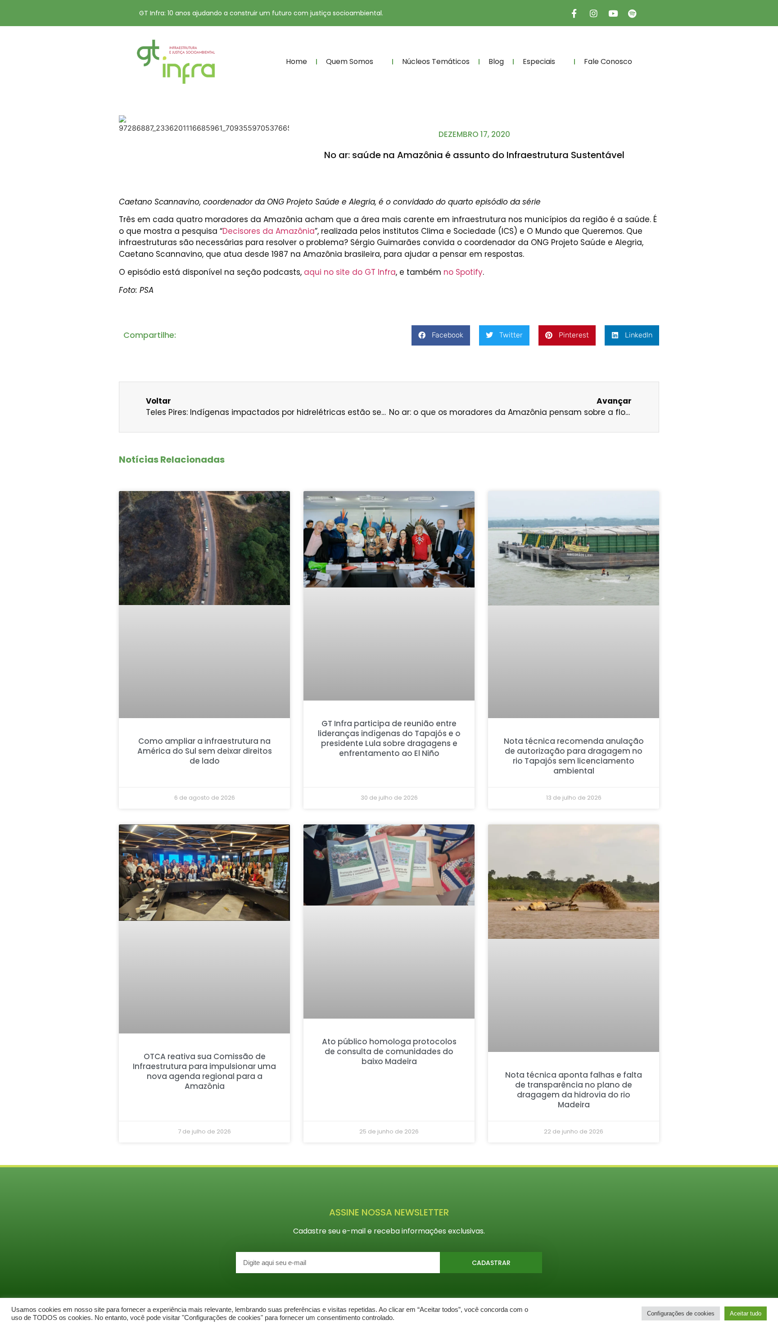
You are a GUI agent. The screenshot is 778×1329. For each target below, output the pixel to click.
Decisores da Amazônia (268, 231)
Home (296, 61)
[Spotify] (632, 13)
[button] (441, 335)
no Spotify (463, 272)
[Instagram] (593, 13)
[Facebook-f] (574, 13)
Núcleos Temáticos (436, 61)
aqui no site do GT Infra (350, 272)
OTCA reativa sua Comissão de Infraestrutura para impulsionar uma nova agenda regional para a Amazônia (204, 1071)
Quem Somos (349, 61)
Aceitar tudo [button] (745, 1313)
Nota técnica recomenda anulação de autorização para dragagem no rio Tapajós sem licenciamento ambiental (574, 756)
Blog (496, 61)
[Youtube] (612, 13)
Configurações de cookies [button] (681, 1313)
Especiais (539, 61)
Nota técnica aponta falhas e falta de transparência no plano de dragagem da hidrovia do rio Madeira (573, 1090)
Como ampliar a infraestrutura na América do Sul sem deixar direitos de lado (204, 751)
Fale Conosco (608, 61)
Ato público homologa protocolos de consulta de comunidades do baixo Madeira (389, 1051)
